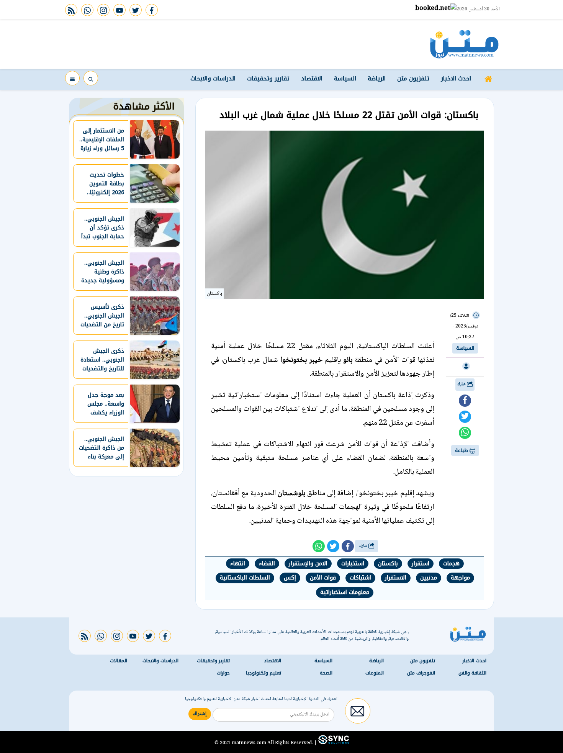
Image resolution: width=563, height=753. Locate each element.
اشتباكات (360, 578)
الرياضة (377, 78)
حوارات (223, 673)
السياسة (345, 78)
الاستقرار (395, 578)
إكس (290, 578)
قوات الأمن (323, 578)
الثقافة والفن (472, 673)
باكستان (388, 563)
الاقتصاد (311, 78)
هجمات (451, 563)
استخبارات (352, 563)
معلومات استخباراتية (344, 592)
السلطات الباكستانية (245, 578)
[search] (90, 78)
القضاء (267, 563)
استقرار (420, 563)
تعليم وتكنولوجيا (263, 673)
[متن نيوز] (464, 44)
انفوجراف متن (421, 673)
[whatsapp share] (465, 433)
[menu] (72, 78)
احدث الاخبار (456, 78)
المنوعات (374, 673)
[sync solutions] (333, 742)
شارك (462, 384)
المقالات (118, 660)
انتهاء (237, 563)
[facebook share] (465, 401)
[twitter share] (465, 417)
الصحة (326, 673)
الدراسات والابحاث (213, 78)
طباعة (462, 450)
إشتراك (199, 714)
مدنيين (428, 578)
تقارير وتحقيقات (268, 78)
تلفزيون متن (413, 78)
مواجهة (460, 578)
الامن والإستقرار (308, 563)
